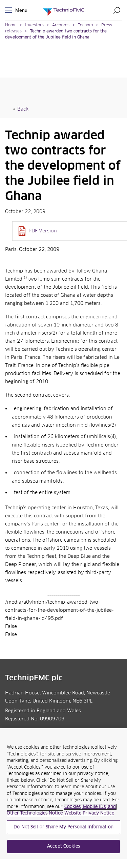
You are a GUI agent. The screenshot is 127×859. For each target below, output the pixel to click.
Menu (10, 10)
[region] (63, 793)
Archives (60, 25)
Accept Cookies (63, 846)
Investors (34, 25)
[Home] (63, 10)
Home (11, 25)
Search (117, 10)
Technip (85, 25)
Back (22, 109)
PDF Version (42, 231)
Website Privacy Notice (89, 813)
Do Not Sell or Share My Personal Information (63, 827)
